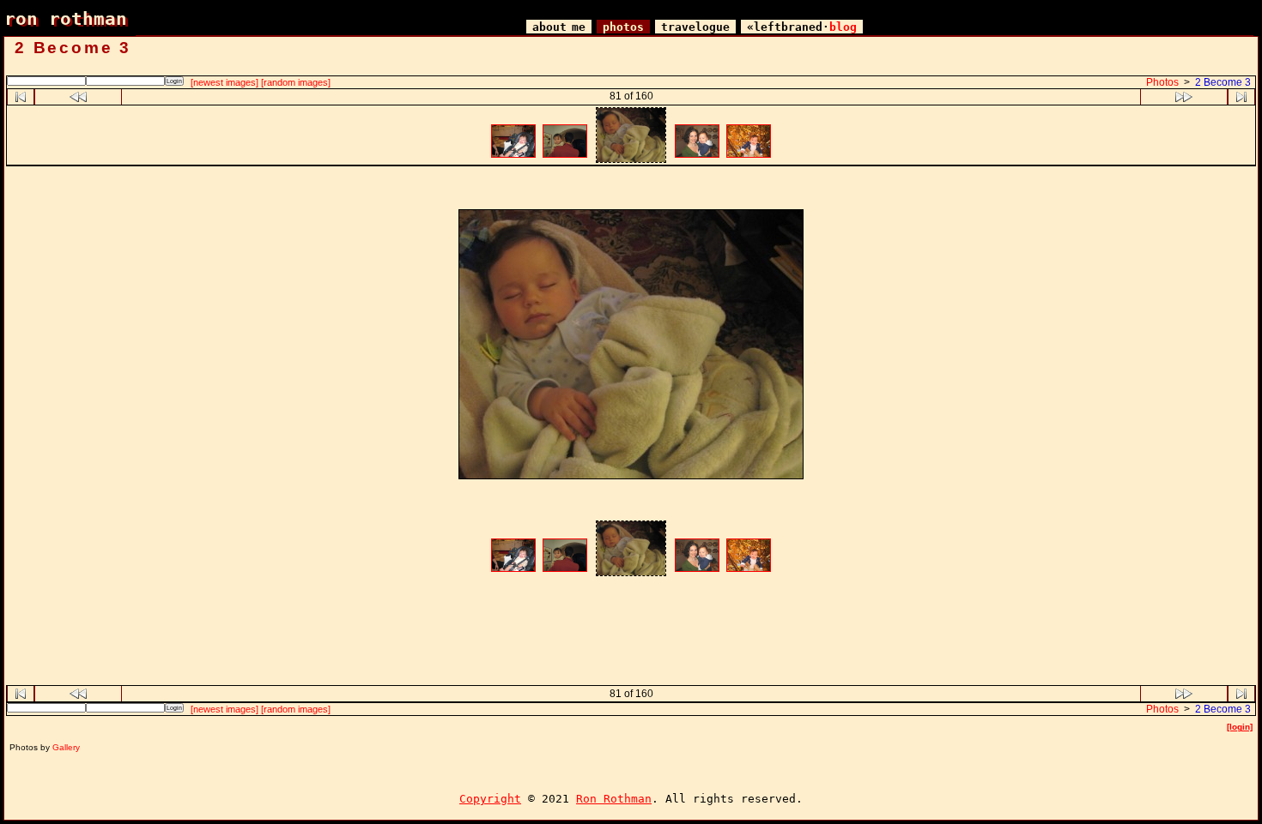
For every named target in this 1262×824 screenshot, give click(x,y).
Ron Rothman (614, 798)
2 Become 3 (1223, 82)
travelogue (695, 27)
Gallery (66, 747)
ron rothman (65, 18)
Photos (1162, 82)
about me (558, 27)
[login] (1240, 726)
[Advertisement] (631, 189)
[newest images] (224, 82)
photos (623, 27)
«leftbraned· (802, 27)
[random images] (296, 82)
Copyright (490, 798)
